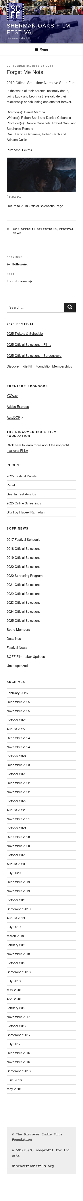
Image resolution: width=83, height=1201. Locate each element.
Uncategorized (17, 665)
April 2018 (14, 999)
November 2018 (18, 953)
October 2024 (16, 756)
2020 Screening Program (25, 575)
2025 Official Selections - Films (29, 344)
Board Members (18, 629)
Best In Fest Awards (21, 494)
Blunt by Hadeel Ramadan (25, 512)
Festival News (17, 647)
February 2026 (17, 692)
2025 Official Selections (24, 620)
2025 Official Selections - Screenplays (34, 355)
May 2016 (14, 1088)
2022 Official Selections (24, 593)
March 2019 (15, 935)
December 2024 (18, 738)
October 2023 (16, 773)
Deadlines (14, 638)
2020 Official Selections (24, 566)
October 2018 (16, 962)
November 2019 (18, 890)
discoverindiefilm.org (33, 1166)
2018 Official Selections (24, 548)
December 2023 (18, 764)
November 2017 (18, 1016)
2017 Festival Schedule (23, 539)
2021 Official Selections (24, 584)
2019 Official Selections (35, 229)
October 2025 (16, 719)
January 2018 (16, 1007)
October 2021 (16, 828)
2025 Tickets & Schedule (25, 333)
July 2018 (14, 980)
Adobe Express (18, 406)
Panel (11, 485)
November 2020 (18, 845)
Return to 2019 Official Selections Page (35, 205)
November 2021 (18, 819)
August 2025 (16, 728)
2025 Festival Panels (22, 476)
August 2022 (16, 809)
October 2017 (16, 1025)
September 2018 (19, 971)
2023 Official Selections (24, 602)
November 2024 (18, 747)
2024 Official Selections (24, 611)
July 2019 (14, 926)
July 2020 (14, 872)
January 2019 (16, 944)
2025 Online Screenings (24, 503)
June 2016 (14, 1080)
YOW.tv (12, 395)
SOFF (50, 65)
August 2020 (16, 863)
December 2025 (18, 701)
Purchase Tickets (19, 149)
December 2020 (18, 837)
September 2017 (19, 1034)
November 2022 (18, 791)
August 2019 (16, 918)
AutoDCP (13, 417)
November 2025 (18, 710)
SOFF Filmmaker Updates (26, 656)
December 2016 (18, 1052)
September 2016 (19, 1071)
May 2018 (14, 990)
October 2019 (16, 900)
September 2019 (19, 909)
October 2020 (16, 854)
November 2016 (18, 1061)
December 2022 (18, 782)
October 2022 (16, 800)
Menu (44, 49)
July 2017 (14, 1043)
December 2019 (18, 881)
